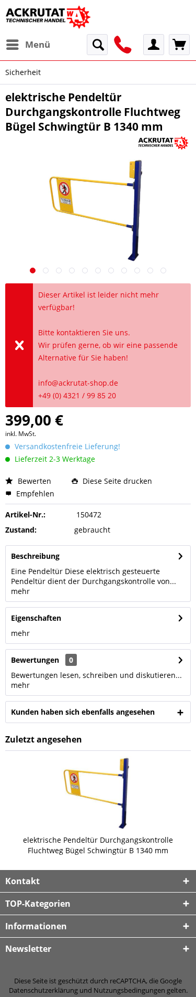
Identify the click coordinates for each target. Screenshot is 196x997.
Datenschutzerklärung (43, 990)
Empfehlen (34, 493)
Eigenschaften (36, 618)
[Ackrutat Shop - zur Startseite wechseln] (49, 17)
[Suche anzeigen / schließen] (97, 44)
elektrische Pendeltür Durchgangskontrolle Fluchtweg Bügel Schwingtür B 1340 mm (98, 845)
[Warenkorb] (179, 44)
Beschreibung (35, 556)
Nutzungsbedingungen (129, 990)
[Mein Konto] (153, 44)
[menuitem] (27, 44)
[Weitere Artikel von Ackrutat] (163, 143)
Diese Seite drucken (116, 481)
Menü (37, 44)
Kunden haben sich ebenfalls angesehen (83, 712)
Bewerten (33, 481)
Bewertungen (35, 660)
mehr (20, 591)
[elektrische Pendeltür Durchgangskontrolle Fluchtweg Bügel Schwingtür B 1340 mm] (98, 793)
